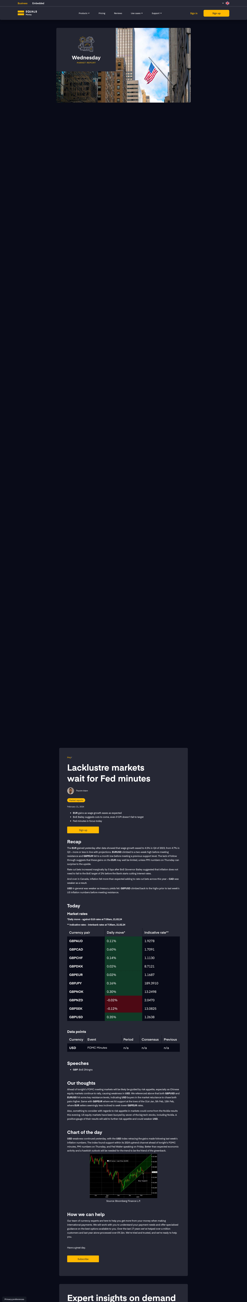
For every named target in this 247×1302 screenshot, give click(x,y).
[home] (27, 13)
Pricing (102, 13)
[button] (84, 13)
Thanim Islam (82, 790)
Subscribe (83, 1259)
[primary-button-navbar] (216, 13)
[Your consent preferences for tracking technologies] (14, 1299)
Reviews (118, 13)
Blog (69, 757)
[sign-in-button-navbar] (193, 13)
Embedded (38, 3)
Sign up (83, 830)
